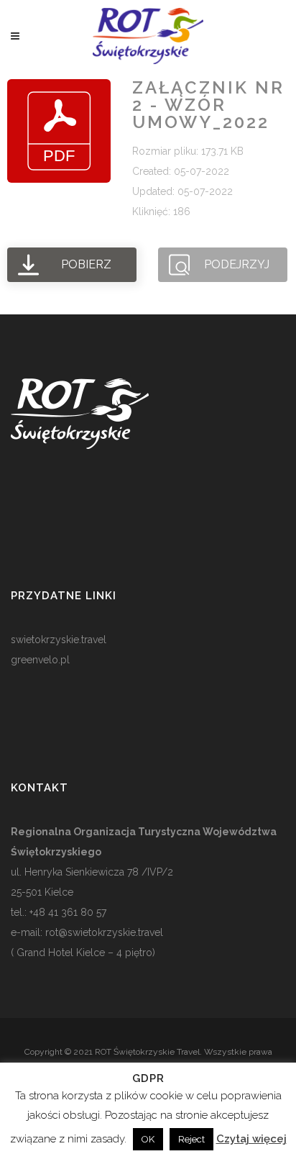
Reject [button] (191, 1139)
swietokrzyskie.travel (58, 639)
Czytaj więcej (251, 1138)
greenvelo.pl (40, 659)
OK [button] (148, 1139)
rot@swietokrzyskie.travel (102, 932)
